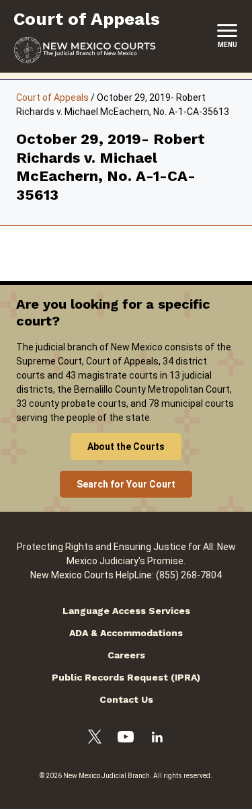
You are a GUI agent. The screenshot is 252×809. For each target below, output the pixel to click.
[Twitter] (94, 739)
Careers (126, 655)
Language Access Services (126, 610)
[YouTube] (126, 738)
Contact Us (126, 699)
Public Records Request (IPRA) (126, 677)
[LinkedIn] (157, 739)
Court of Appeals (52, 97)
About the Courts (126, 446)
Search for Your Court (126, 484)
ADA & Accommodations (126, 632)
